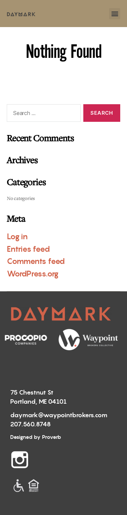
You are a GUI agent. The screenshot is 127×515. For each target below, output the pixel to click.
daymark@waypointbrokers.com (58, 415)
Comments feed (36, 261)
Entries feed (28, 249)
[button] (114, 13)
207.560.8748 (30, 424)
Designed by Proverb (35, 437)
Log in (17, 236)
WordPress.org (33, 274)
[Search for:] (42, 114)
